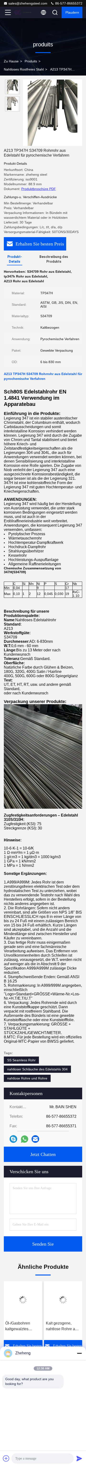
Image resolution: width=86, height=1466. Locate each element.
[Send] (79, 1458)
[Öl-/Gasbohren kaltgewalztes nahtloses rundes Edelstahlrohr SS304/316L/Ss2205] (23, 1300)
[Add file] (6, 1458)
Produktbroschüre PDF (38, 189)
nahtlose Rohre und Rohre (27, 1078)
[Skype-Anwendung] (13, 1139)
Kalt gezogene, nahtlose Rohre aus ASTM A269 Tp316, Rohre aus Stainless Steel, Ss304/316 (63, 1326)
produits (31, 61)
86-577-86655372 (68, 3)
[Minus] (79, 1353)
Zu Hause (11, 61)
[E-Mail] (35, 1139)
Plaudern (72, 12)
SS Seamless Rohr (21, 1060)
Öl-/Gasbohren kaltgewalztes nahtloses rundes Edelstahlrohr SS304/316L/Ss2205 (23, 1326)
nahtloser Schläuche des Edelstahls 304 (37, 1069)
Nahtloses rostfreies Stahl (24, 69)
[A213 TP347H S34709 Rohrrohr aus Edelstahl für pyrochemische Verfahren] (52, 112)
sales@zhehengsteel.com (27, 3)
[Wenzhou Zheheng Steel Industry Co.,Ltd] (23, 12)
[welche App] (24, 1139)
